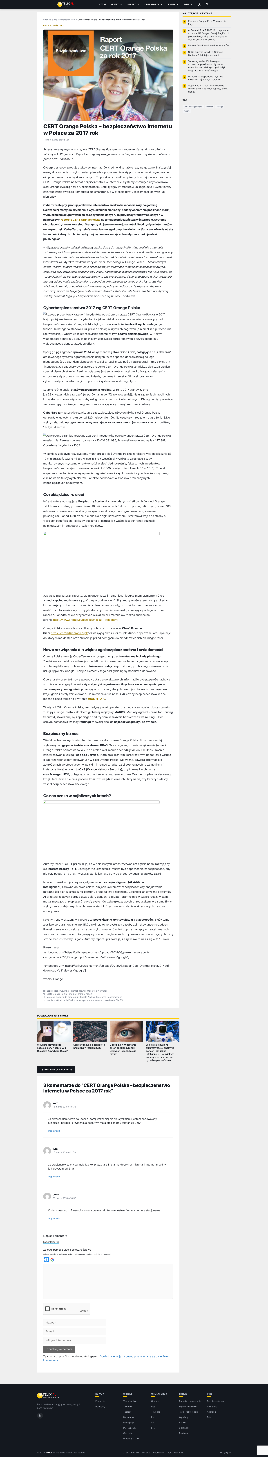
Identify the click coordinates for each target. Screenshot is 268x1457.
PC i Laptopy (129, 1428)
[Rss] (40, 1416)
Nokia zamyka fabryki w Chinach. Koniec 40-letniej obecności (206, 54)
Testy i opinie (129, 1401)
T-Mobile (155, 1411)
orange (81, 994)
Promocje (100, 1401)
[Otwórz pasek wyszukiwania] (207, 4)
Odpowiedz (54, 1130)
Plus (153, 1417)
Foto (209, 1417)
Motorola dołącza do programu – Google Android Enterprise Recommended (84, 997)
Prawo (182, 1422)
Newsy (115, 4)
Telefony (127, 1406)
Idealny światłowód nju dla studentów (208, 45)
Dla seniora (128, 1417)
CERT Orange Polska (57, 994)
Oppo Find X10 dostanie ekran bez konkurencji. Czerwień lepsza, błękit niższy (123, 1049)
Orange (104, 991)
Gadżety (127, 1433)
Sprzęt (131, 4)
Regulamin (158, 1452)
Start (102, 4)
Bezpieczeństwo (67, 19)
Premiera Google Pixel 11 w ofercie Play (207, 23)
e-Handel (183, 1428)
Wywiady (183, 1417)
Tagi (168, 1452)
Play (153, 1406)
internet (72, 994)
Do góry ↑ (225, 1452)
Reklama (183, 1433)
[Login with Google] (52, 1259)
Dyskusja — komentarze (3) (56, 1069)
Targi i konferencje (188, 1411)
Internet (74, 991)
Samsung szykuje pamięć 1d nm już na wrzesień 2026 (89, 1046)
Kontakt (135, 1452)
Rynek (172, 4)
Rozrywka (212, 1406)
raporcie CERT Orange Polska (80, 219)
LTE (153, 1428)
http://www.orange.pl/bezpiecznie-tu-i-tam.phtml (85, 619)
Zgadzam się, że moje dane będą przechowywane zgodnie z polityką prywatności (78, 1254)
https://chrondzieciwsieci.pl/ (69, 633)
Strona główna (50, 19)
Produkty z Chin (131, 1438)
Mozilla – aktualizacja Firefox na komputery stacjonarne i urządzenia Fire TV (85, 1000)
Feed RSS (178, 1452)
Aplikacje (211, 1411)
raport (89, 994)
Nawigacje (128, 1422)
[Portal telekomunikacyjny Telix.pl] (48, 1396)
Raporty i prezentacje (190, 1401)
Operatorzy (152, 4)
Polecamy (100, 1406)
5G (152, 1422)
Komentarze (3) (51, 1242)
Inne (186, 4)
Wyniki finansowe (188, 1406)
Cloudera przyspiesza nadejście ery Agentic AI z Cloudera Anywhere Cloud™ (52, 1047)
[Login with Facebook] (46, 1259)
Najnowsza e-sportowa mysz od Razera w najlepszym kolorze (205, 78)
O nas (126, 1452)
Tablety (127, 1411)
